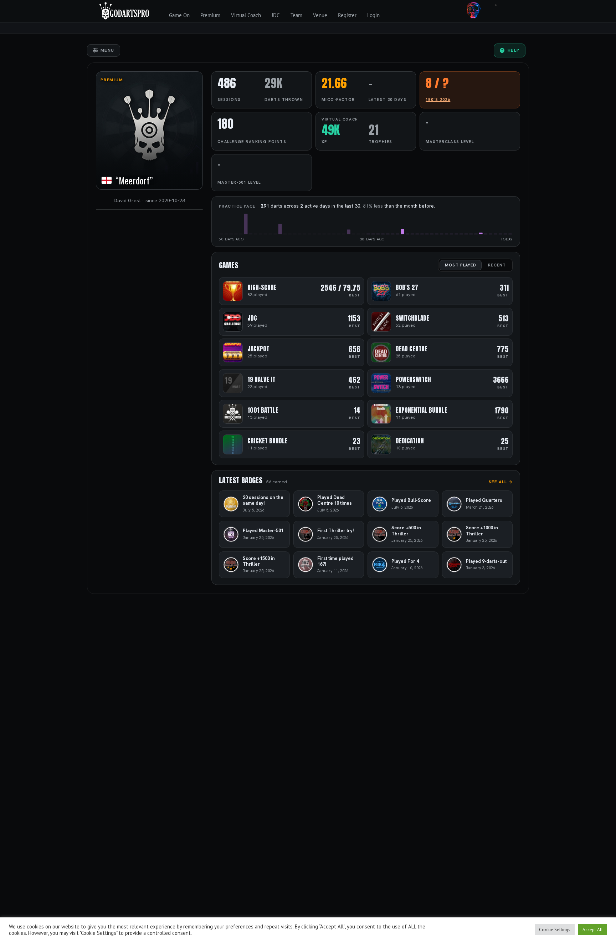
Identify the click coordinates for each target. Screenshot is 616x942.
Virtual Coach (246, 15)
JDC (276, 15)
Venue (320, 15)
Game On (179, 15)
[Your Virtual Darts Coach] (474, 10)
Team (296, 15)
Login (373, 15)
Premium (210, 15)
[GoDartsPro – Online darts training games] (124, 10)
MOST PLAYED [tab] (460, 265)
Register (347, 15)
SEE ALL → (501, 482)
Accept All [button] (592, 930)
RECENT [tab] (497, 265)
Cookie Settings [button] (554, 930)
